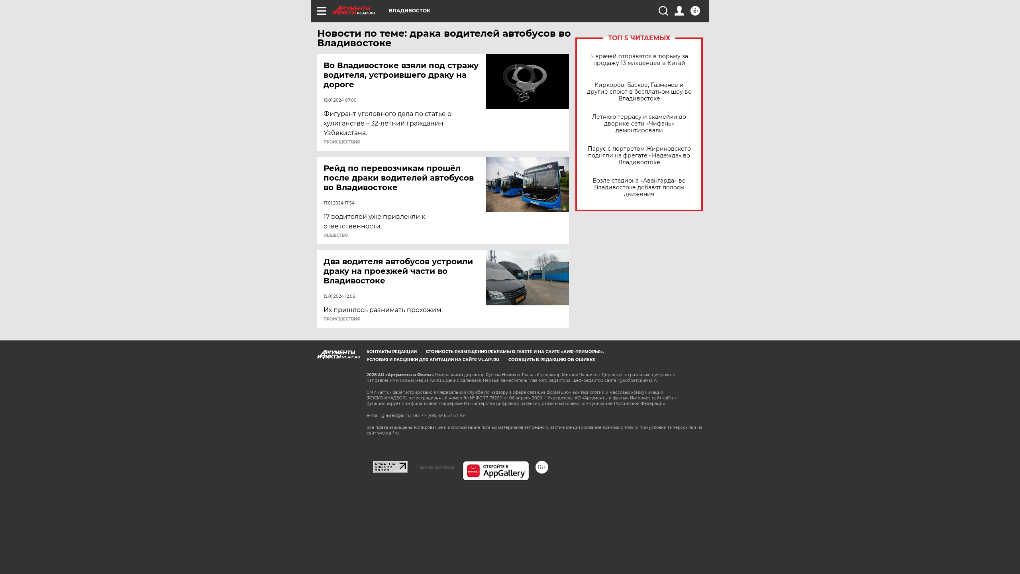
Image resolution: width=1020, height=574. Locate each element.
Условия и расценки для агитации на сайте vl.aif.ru (433, 359)
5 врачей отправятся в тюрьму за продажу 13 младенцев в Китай (639, 60)
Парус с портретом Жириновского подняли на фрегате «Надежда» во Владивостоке (639, 155)
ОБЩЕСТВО (336, 236)
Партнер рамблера (435, 467)
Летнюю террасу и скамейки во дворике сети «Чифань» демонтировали (639, 124)
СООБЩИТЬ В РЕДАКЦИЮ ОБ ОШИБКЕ (551, 359)
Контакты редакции (392, 351)
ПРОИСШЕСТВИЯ (342, 142)
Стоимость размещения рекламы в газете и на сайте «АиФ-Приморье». (515, 351)
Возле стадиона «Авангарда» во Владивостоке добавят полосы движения (639, 187)
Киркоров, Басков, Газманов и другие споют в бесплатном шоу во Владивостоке (639, 92)
